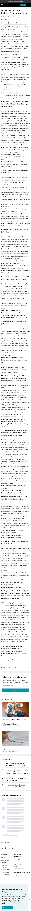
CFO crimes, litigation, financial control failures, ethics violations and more (15, 721)
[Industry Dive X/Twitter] (9, 848)
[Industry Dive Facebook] (5, 848)
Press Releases (5, 872)
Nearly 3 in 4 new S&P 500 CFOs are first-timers (16, 779)
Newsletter (4, 865)
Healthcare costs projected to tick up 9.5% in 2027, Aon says (16, 764)
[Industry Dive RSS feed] (12, 848)
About (3, 857)
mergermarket (10, 660)
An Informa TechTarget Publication (15, 1)
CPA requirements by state (13, 750)
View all (4, 835)
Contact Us (4, 862)
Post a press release (12, 835)
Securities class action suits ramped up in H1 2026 (16, 786)
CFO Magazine (5, 874)
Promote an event (19, 868)
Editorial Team (5, 860)
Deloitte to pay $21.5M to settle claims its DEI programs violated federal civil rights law (17, 772)
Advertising (17, 859)
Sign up (23, 5)
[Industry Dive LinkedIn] (2, 848)
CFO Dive (16, 875)
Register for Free (7, 907)
